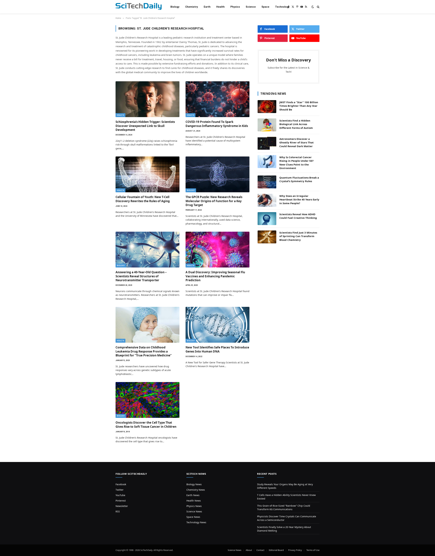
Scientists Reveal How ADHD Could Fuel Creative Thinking (298, 215)
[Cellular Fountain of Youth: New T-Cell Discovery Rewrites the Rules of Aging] (147, 174)
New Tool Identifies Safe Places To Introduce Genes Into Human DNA (217, 349)
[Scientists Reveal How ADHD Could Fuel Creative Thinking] (267, 218)
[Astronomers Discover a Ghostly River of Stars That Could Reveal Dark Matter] (267, 143)
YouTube (120, 495)
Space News (193, 516)
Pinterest (121, 500)
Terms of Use (312, 550)
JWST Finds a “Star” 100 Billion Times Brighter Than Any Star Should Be (298, 105)
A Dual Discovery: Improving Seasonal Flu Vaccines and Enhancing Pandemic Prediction (215, 276)
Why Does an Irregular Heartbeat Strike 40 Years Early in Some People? (299, 199)
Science (251, 6)
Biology (174, 6)
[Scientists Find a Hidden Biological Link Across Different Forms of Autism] (267, 124)
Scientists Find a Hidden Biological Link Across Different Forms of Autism (296, 124)
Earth (207, 6)
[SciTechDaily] (139, 6)
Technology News (196, 522)
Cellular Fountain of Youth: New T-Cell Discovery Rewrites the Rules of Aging (143, 199)
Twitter (120, 489)
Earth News (192, 495)
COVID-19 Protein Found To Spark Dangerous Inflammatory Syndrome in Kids (217, 124)
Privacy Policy (295, 550)
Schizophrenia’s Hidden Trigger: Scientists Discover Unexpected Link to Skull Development (145, 126)
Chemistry (191, 6)
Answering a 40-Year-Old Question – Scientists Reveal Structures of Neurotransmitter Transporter (141, 276)
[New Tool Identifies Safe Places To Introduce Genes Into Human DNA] (217, 325)
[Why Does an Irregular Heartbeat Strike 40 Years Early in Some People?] (267, 200)
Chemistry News (195, 489)
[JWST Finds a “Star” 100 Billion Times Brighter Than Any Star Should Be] (267, 106)
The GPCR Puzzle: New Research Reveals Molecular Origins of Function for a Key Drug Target (214, 201)
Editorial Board (276, 550)
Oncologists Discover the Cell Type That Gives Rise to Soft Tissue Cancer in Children (146, 424)
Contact (260, 550)
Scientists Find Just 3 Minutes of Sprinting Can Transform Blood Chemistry (298, 236)
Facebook (121, 484)
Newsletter (122, 506)
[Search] (317, 7)
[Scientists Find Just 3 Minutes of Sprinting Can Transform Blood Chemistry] (267, 236)
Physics (235, 6)
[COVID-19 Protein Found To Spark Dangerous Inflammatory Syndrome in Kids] (217, 99)
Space (265, 6)
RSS (118, 511)
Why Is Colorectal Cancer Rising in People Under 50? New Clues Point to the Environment (296, 162)
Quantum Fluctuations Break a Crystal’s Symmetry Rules (299, 179)
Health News (193, 500)
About (249, 550)
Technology (282, 6)
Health (220, 6)
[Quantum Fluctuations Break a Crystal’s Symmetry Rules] (267, 181)
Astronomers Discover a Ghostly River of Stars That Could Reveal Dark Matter (296, 142)
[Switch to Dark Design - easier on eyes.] (313, 6)
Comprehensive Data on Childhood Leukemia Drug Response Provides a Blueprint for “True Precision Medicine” (144, 351)
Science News (194, 511)
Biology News (194, 484)
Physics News (194, 506)
